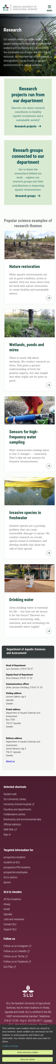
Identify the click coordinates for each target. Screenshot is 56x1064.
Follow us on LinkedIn (15, 951)
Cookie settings (10, 1046)
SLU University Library (15, 799)
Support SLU (10, 929)
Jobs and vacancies (14, 919)
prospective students (14, 857)
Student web (10, 794)
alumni (7, 882)
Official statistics (12, 824)
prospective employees (16, 872)
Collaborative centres (14, 814)
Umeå (7, 909)
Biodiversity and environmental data (22, 819)
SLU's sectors (10, 877)
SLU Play (8, 966)
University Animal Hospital (17, 804)
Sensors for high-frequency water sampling (23, 437)
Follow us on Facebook (16, 961)
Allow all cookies (27, 1059)
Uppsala (8, 914)
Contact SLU (10, 924)
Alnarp (7, 904)
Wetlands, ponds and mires (26, 347)
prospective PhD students (17, 867)
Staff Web (9, 829)
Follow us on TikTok (14, 956)
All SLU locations (12, 899)
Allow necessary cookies (27, 1052)
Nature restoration (24, 266)
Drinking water (21, 599)
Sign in (7, 834)
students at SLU (12, 862)
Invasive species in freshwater (25, 515)
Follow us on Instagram (16, 945)
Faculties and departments (17, 809)
